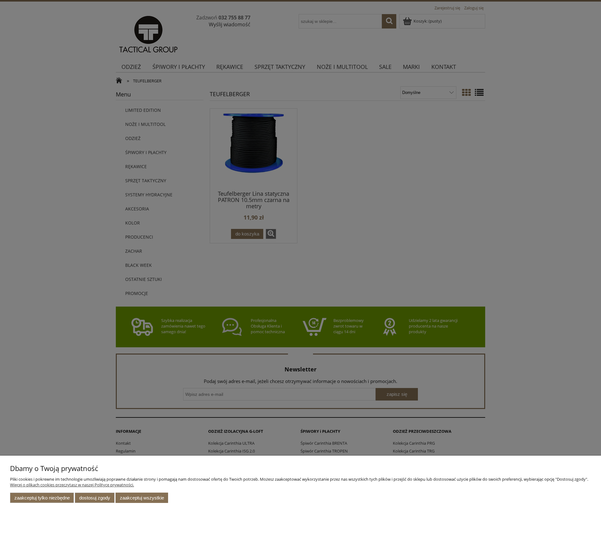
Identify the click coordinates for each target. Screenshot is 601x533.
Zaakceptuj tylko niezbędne (42, 497)
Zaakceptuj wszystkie (142, 497)
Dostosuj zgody (94, 497)
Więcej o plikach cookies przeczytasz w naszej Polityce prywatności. (72, 485)
